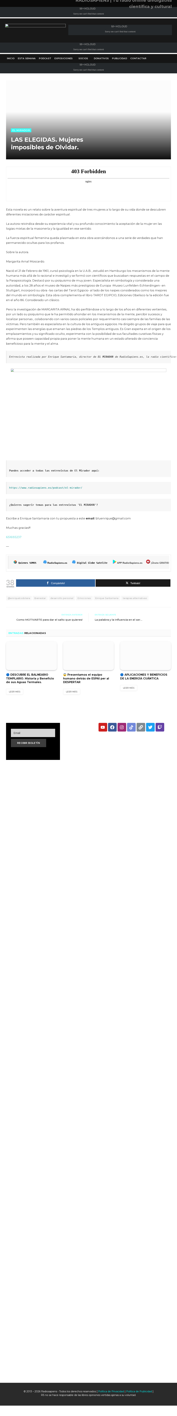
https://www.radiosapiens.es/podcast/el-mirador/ (45, 487)
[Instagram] (122, 727)
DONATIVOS (101, 58)
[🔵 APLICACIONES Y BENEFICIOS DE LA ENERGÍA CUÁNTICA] (145, 655)
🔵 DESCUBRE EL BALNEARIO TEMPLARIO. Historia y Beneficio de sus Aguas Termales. (30, 678)
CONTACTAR (138, 58)
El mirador (21, 130)
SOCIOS (83, 58)
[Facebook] (112, 727)
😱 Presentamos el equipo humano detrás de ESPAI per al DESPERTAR (86, 678)
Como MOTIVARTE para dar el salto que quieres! (49, 619)
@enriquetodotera (19, 598)
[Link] (141, 727)
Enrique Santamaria (107, 598)
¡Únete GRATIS (159, 562)
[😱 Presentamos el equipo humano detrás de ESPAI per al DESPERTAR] (88, 655)
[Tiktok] (131, 727)
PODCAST (45, 58)
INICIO (11, 58)
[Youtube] (103, 727)
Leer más (14, 691)
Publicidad (119, 58)
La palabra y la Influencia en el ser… (118, 619)
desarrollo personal (61, 598)
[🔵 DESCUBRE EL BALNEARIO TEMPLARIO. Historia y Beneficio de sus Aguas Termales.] (31, 655)
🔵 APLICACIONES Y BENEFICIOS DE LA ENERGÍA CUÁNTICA (143, 676)
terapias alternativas (135, 598)
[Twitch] (160, 727)
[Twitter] (150, 727)
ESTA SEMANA (27, 58)
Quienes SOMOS (27, 562)
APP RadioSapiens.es (129, 562)
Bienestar (40, 598)
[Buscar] (171, 58)
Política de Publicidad (139, 1391)
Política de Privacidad (111, 1391)
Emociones (84, 598)
